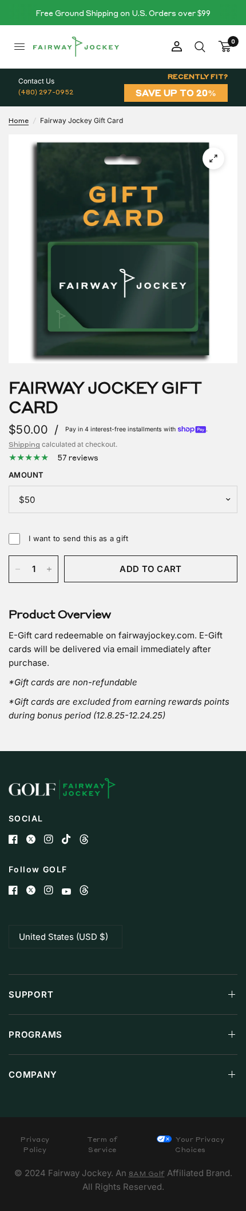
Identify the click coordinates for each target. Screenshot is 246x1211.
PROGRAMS (35, 1034)
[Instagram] (53, 839)
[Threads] (88, 839)
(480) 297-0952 (45, 92)
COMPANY (33, 1074)
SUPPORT (31, 994)
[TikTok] (71, 839)
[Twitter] (35, 839)
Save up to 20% (176, 92)
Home (19, 120)
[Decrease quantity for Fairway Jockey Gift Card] (17, 569)
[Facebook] (17, 839)
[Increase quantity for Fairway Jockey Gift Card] (49, 569)
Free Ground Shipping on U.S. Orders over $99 (123, 13)
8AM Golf (147, 1173)
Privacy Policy (35, 1144)
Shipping (24, 444)
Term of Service (102, 1144)
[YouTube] (71, 891)
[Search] (200, 46)
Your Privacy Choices (199, 1144)
